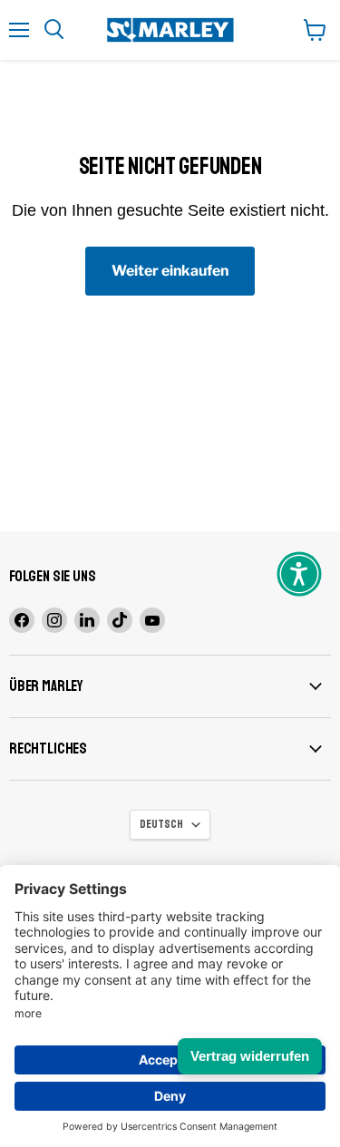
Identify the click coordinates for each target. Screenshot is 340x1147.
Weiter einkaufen (170, 270)
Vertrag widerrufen (249, 1056)
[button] (299, 574)
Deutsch (161, 824)
